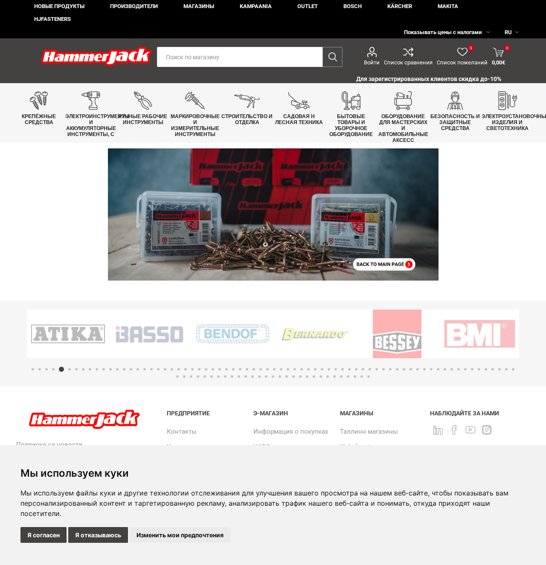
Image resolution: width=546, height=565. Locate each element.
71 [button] (513, 369)
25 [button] (199, 369)
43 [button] (322, 369)
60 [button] (438, 369)
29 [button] (226, 369)
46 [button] (342, 369)
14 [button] (124, 369)
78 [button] (218, 376)
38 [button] (288, 369)
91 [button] (307, 376)
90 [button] (300, 376)
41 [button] (308, 369)
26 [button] (206, 369)
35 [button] (267, 369)
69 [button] (499, 369)
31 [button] (240, 369)
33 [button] (254, 369)
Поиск (332, 57)
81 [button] (239, 376)
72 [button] (177, 376)
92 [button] (314, 376)
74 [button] (191, 376)
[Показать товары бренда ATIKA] (68, 334)
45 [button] (335, 369)
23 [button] (185, 369)
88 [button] (286, 376)
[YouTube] (470, 430)
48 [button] (356, 369)
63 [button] (458, 369)
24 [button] (192, 369)
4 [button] (53, 369)
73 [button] (184, 376)
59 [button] (431, 369)
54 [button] (397, 369)
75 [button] (198, 376)
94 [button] (327, 376)
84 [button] (259, 376)
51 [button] (376, 369)
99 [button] (361, 376)
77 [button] (211, 376)
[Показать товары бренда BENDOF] (233, 334)
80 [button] (232, 376)
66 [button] (479, 369)
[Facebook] (454, 430)
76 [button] (204, 376)
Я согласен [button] (43, 535)
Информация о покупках (290, 431)
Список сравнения (408, 62)
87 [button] (280, 376)
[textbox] (239, 57)
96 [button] (341, 376)
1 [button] (33, 369)
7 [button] (76, 369)
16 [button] (137, 369)
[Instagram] (487, 430)
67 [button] (486, 369)
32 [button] (247, 369)
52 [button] (383, 369)
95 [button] (334, 376)
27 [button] (213, 369)
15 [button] (131, 369)
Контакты (182, 431)
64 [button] (465, 369)
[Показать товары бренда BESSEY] (397, 334)
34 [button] (260, 369)
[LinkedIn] (438, 430)
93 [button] (320, 376)
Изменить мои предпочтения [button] (180, 535)
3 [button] (46, 369)
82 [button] (245, 376)
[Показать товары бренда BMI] (480, 334)
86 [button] (273, 376)
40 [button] (301, 369)
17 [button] (144, 369)
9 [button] (90, 369)
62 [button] (451, 369)
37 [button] (281, 369)
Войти (372, 62)
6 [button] (69, 369)
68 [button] (492, 369)
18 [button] (151, 369)
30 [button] (233, 369)
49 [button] (363, 369)
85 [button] (266, 376)
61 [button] (445, 369)
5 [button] (61, 369)
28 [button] (219, 369)
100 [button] (368, 376)
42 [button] (315, 369)
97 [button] (348, 376)
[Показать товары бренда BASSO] (150, 334)
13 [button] (117, 369)
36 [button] (274, 369)
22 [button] (178, 369)
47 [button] (349, 369)
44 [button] (329, 369)
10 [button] (97, 369)
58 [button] (424, 369)
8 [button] (83, 369)
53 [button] (390, 369)
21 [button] (172, 369)
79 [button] (225, 376)
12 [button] (110, 369)
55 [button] (404, 369)
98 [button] (355, 376)
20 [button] (165, 369)
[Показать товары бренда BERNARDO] (315, 334)
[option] (68, 334)
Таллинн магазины (369, 431)
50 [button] (370, 369)
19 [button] (158, 369)
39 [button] (294, 369)
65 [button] (472, 369)
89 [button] (293, 376)
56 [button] (411, 369)
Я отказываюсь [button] (98, 535)
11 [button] (103, 369)
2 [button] (39, 369)
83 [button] (252, 376)
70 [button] (506, 369)
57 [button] (417, 369)
